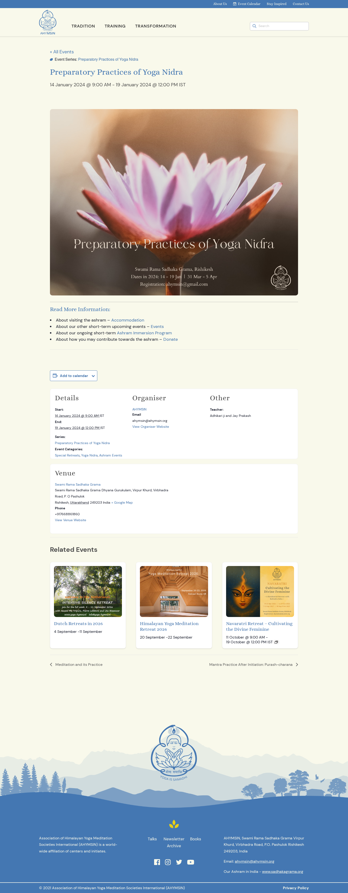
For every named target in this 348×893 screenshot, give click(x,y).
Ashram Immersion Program (144, 333)
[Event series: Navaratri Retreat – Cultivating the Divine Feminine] (276, 642)
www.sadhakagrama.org (282, 871)
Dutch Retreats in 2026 (78, 623)
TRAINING (115, 26)
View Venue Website (70, 520)
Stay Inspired (276, 4)
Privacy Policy (296, 887)
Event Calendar (249, 4)
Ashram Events (110, 455)
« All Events (62, 52)
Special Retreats (67, 455)
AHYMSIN (139, 409)
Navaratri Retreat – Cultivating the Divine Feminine (259, 626)
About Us (220, 4)
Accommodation (127, 320)
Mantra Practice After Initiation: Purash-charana (251, 664)
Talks (152, 839)
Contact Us (301, 4)
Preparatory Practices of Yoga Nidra (82, 443)
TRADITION (83, 26)
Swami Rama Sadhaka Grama (78, 484)
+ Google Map (122, 502)
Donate (170, 339)
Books (195, 839)
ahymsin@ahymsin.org (254, 861)
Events (157, 326)
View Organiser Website (150, 426)
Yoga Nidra (89, 455)
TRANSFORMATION (155, 26)
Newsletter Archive (174, 842)
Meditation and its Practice (78, 664)
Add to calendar (74, 375)
